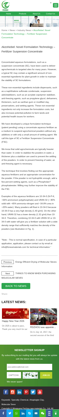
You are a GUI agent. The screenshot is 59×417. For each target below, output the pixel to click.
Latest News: (14, 302)
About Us (36, 14)
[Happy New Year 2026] (15, 313)
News (12, 30)
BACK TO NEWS (15, 286)
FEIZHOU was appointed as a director (43, 327)
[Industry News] (29, 21)
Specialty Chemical (19, 400)
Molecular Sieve (9, 404)
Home (8, 14)
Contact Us (50, 14)
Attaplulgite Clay (36, 400)
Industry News (24, 30)
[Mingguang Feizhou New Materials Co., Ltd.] (6, 6)
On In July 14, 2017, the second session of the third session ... (42, 334)
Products (22, 14)
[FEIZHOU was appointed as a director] (43, 316)
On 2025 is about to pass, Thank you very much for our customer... (14, 328)
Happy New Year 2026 (13, 321)
